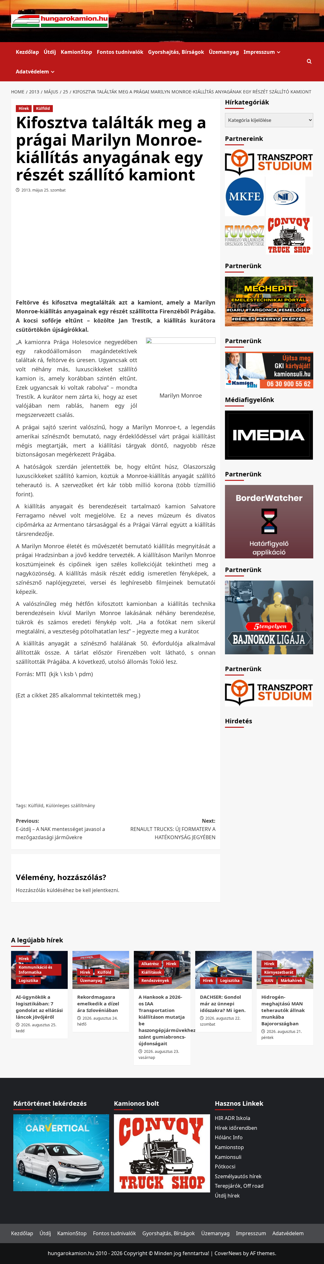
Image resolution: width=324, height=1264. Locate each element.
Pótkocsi (225, 1166)
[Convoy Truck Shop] (162, 1152)
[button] (309, 61)
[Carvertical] (61, 1152)
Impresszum (259, 51)
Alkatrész (150, 963)
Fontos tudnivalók (120, 51)
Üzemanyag (224, 51)
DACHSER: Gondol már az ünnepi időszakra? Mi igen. (223, 1003)
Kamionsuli (228, 1157)
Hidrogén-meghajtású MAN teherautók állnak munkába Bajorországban (283, 1010)
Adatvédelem (32, 71)
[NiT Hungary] (285, 195)
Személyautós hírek (238, 1176)
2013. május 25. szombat (43, 190)
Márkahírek (291, 980)
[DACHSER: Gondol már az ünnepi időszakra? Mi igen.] (223, 970)
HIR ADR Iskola (232, 1118)
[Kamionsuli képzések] (269, 369)
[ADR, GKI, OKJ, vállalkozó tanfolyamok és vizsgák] (269, 162)
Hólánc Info (229, 1137)
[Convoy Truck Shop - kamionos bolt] (289, 234)
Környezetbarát (278, 972)
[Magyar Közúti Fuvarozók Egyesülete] (245, 195)
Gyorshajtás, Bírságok (176, 51)
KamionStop (76, 51)
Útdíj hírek (227, 1195)
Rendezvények (155, 980)
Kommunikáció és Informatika (35, 970)
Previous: (60, 828)
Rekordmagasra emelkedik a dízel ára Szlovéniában (98, 1003)
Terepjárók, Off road (239, 1185)
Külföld (43, 108)
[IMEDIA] (269, 434)
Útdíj (50, 51)
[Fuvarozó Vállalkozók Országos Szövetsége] (244, 234)
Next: (172, 828)
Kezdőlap (27, 51)
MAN (268, 980)
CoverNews (228, 1253)
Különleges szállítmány (70, 805)
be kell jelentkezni (96, 890)
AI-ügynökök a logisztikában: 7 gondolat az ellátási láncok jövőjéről (39, 1007)
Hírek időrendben (236, 1127)
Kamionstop (229, 1147)
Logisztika (28, 980)
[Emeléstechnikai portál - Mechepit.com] (269, 301)
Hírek (24, 108)
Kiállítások (151, 972)
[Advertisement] (126, 248)
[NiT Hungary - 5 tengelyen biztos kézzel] (269, 616)
